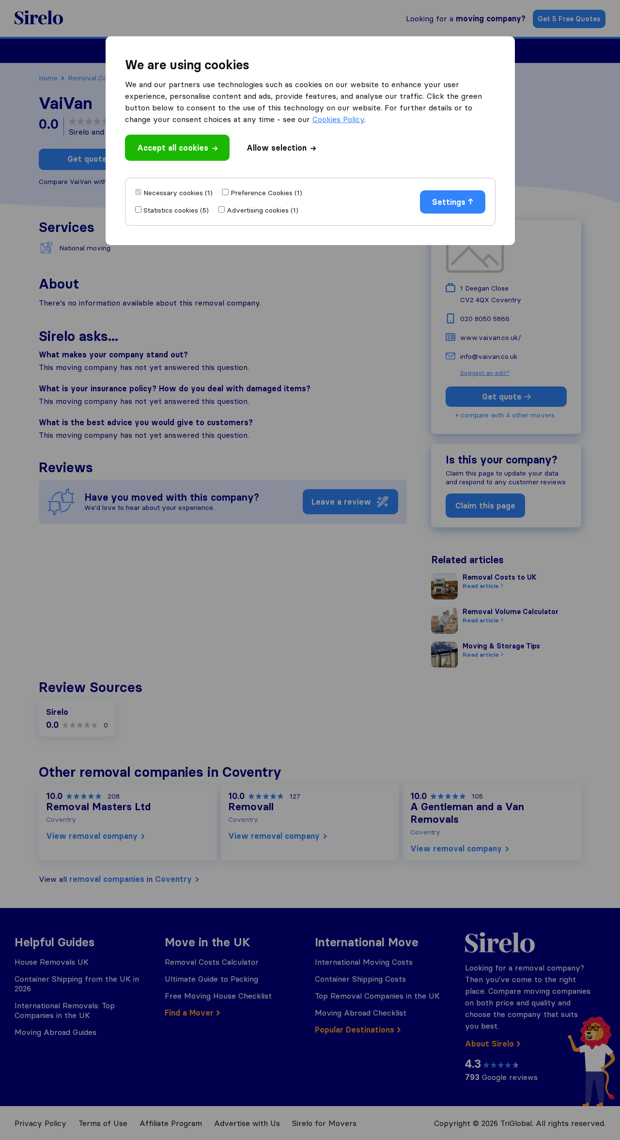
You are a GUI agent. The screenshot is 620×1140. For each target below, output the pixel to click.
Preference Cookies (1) (266, 192)
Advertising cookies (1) (262, 210)
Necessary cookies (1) (178, 192)
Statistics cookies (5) (176, 210)
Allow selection (277, 148)
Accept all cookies (172, 148)
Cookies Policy (338, 119)
